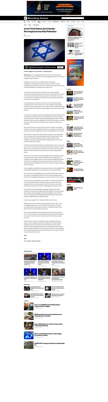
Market (28, 21)
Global (39, 21)
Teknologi (34, 21)
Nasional (44, 21)
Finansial (49, 21)
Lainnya (82, 21)
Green (78, 21)
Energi (68, 21)
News (25, 34)
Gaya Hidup (62, 21)
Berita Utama (70, 25)
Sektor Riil (73, 21)
